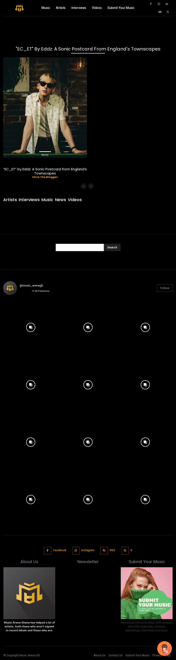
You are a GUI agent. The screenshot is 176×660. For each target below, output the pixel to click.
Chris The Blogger (45, 177)
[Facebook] (150, 4)
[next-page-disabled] (91, 186)
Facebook (59, 550)
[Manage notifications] (166, 651)
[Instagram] (158, 4)
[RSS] (104, 550)
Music (45, 155)
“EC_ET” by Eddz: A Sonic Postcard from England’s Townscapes (45, 171)
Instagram (87, 550)
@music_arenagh (31, 285)
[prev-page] (83, 186)
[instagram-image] (30, 326)
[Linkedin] (166, 4)
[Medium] (160, 12)
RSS (112, 550)
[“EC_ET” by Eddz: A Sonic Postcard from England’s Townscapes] (45, 107)
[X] (168, 12)
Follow (164, 288)
